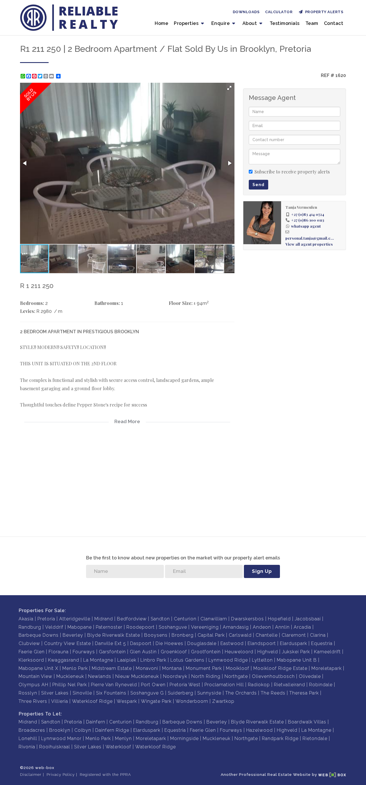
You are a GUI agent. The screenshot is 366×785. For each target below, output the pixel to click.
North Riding (205, 676)
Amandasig (236, 627)
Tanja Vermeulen (301, 207)
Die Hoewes (169, 643)
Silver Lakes (55, 693)
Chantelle (267, 635)
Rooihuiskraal (54, 747)
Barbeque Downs (39, 635)
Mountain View (35, 676)
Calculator (279, 12)
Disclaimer (30, 774)
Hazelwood (259, 730)
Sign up (262, 571)
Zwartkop (223, 701)
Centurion (185, 619)
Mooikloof (237, 668)
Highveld (267, 651)
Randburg (30, 627)
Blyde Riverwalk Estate (113, 635)
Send (258, 184)
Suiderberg (180, 693)
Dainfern (95, 722)
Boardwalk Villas (307, 722)
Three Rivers (33, 701)
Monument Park (204, 668)
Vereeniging (205, 627)
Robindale (321, 684)
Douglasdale (201, 643)
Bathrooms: (107, 303)
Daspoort (141, 643)
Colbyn (82, 730)
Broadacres (32, 730)
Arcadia (302, 627)
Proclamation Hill (224, 684)
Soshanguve (173, 627)
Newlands (99, 676)
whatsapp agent (306, 225)
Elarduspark (293, 643)
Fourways (84, 651)
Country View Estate (67, 643)
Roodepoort (140, 627)
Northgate (236, 676)
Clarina (318, 635)
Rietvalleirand (289, 684)
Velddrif (54, 627)
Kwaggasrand (63, 660)
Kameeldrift (327, 651)
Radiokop (259, 684)
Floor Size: (180, 303)
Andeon (262, 627)
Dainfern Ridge (112, 730)
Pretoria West (185, 684)
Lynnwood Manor (61, 738)
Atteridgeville (74, 619)
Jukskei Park (296, 651)
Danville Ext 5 (110, 643)
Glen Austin (143, 651)
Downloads (246, 12)
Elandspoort (262, 643)
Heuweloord (239, 651)
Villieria (59, 701)
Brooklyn (59, 730)
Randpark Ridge (280, 738)
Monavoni (147, 668)
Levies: (27, 311)
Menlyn (123, 738)
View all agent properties (309, 243)
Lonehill (28, 738)
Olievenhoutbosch (273, 676)
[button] (229, 87)
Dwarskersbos (247, 619)
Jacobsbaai (308, 619)
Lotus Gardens (187, 660)
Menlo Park (75, 668)
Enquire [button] (221, 23)
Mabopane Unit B (297, 660)
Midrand (103, 619)
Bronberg (183, 635)
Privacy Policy (61, 774)
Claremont (294, 635)
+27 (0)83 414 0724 (307, 214)
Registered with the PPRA (105, 774)
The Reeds (273, 693)
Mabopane (79, 627)
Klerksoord (31, 660)
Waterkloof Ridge (92, 701)
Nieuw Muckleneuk (137, 676)
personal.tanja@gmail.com (310, 237)
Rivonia (27, 747)
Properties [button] (187, 23)
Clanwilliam (213, 619)
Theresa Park (304, 693)
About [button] (250, 23)
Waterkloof (118, 747)
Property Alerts (323, 12)
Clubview (29, 643)
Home (161, 23)
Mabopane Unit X (38, 668)
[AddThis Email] (52, 76)
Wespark (127, 701)
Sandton (160, 619)
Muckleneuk (70, 676)
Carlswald (240, 635)
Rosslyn (28, 693)
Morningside (184, 738)
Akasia (26, 619)
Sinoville (82, 693)
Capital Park (211, 635)
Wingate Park (156, 701)
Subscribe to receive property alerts (292, 172)
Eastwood (232, 643)
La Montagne (98, 660)
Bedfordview (132, 619)
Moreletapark (326, 668)
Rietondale (315, 738)
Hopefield (279, 619)
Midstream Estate (112, 668)
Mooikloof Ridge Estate (280, 668)
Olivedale (310, 676)
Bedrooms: (32, 303)
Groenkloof (174, 651)
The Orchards (241, 693)
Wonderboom (192, 701)
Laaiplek (126, 660)
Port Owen (153, 684)
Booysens (156, 635)
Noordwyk (175, 676)
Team (311, 23)
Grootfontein (206, 651)
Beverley (73, 635)
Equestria (322, 643)
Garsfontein (112, 651)
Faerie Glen (32, 651)
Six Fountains (111, 693)
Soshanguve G (147, 693)
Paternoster (109, 627)
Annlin (282, 627)
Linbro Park (153, 660)
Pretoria (46, 619)
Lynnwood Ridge (228, 660)
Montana (172, 668)
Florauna (59, 651)
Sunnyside (209, 693)
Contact (333, 23)
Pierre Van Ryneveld (114, 684)
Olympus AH (33, 684)
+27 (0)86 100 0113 (307, 219)
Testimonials (285, 23)
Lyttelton (262, 660)
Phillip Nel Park (69, 684)
